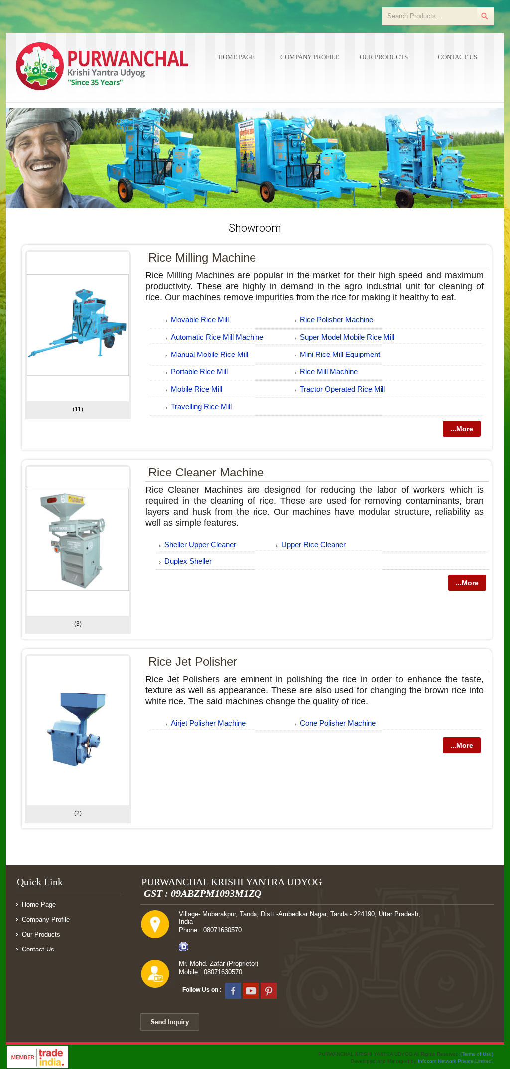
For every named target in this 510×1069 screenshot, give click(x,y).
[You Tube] (251, 990)
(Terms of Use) (476, 1054)
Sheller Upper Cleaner (200, 544)
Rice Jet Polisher (192, 661)
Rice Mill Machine (329, 371)
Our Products (384, 57)
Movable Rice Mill (200, 319)
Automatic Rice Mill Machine (217, 337)
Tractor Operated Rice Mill (342, 389)
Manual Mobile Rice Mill (209, 354)
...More (461, 429)
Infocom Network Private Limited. (455, 1061)
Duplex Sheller (188, 561)
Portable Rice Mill (199, 371)
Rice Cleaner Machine (206, 472)
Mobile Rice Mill (196, 389)
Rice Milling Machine (202, 257)
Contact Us (457, 57)
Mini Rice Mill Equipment (340, 354)
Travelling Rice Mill (201, 406)
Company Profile (309, 57)
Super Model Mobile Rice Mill (347, 337)
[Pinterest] (269, 990)
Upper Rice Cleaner (313, 544)
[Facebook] (233, 990)
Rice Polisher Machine (336, 319)
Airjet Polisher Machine (208, 723)
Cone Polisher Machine (338, 723)
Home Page (236, 57)
